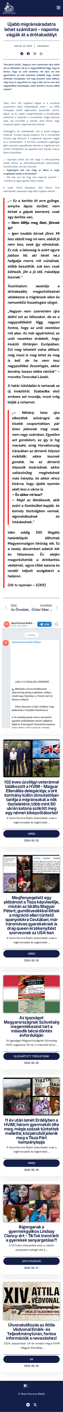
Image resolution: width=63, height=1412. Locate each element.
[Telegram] (28, 1405)
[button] (22, 53)
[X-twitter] (35, 1405)
